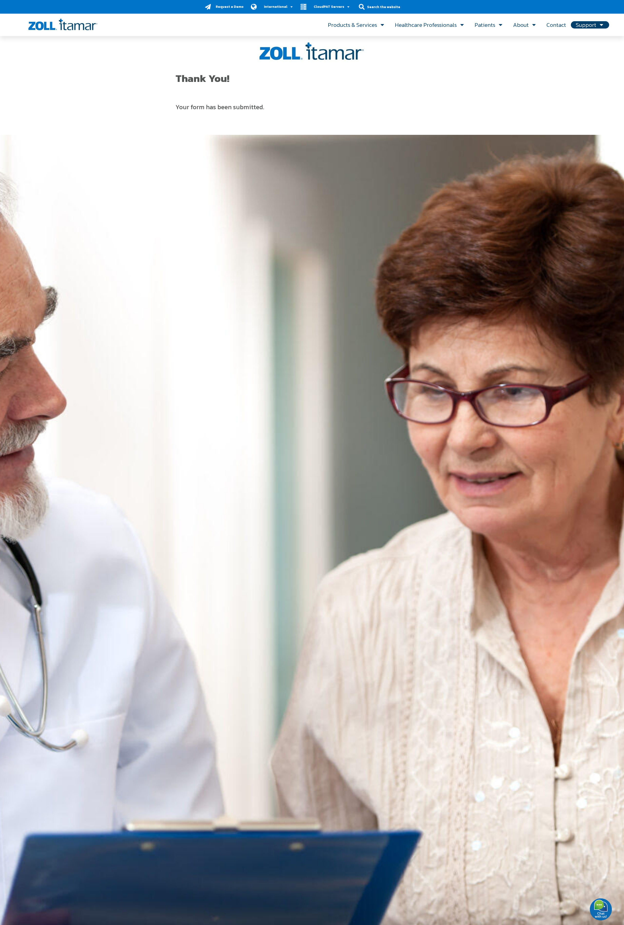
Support (586, 25)
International (275, 6)
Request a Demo (230, 6)
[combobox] (387, 7)
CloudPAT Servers (329, 6)
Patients (485, 25)
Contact (556, 25)
